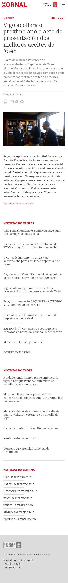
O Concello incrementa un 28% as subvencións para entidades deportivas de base (31, 261)
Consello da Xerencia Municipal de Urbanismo (26, 450)
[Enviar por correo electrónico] (12, 102)
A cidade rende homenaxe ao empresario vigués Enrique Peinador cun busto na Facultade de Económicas (30, 381)
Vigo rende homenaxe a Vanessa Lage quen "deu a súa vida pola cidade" (32, 232)
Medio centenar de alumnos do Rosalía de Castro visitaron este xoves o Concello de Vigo (31, 414)
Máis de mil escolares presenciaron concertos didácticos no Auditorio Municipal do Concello (33, 398)
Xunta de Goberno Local (19, 438)
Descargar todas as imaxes (18, 203)
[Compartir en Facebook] (16, 102)
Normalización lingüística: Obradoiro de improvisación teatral (30, 316)
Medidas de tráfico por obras (22, 342)
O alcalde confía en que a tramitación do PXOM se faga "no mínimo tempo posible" (31, 245)
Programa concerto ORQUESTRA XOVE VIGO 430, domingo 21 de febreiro (32, 303)
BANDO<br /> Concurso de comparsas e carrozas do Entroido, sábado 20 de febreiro (32, 330)
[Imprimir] (5, 102)
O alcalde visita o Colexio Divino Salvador (30, 428)
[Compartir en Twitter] (22, 102)
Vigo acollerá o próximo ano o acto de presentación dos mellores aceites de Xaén (32, 289)
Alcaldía (8, 18)
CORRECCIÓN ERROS (17, 352)
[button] (63, 4)
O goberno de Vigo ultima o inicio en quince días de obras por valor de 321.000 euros (32, 276)
